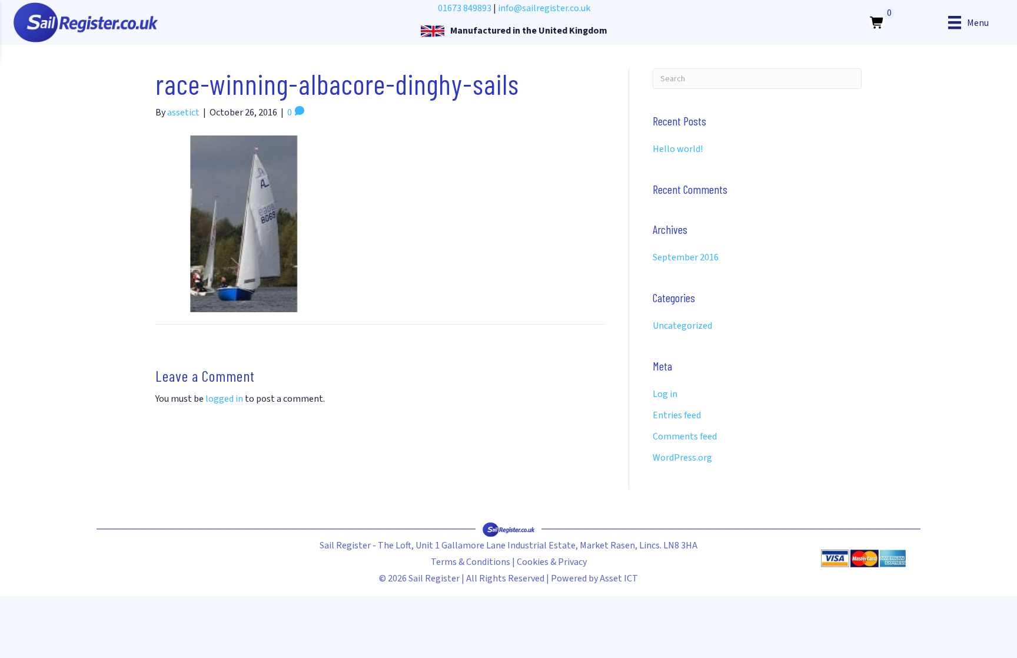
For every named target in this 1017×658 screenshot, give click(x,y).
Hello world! (678, 149)
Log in (665, 394)
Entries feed (677, 415)
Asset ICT (619, 578)
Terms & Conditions (470, 562)
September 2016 (686, 257)
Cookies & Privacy (552, 562)
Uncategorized (682, 325)
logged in (224, 398)
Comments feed (685, 436)
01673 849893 (464, 8)
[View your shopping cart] (877, 22)
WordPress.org (682, 457)
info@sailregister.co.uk (544, 8)
